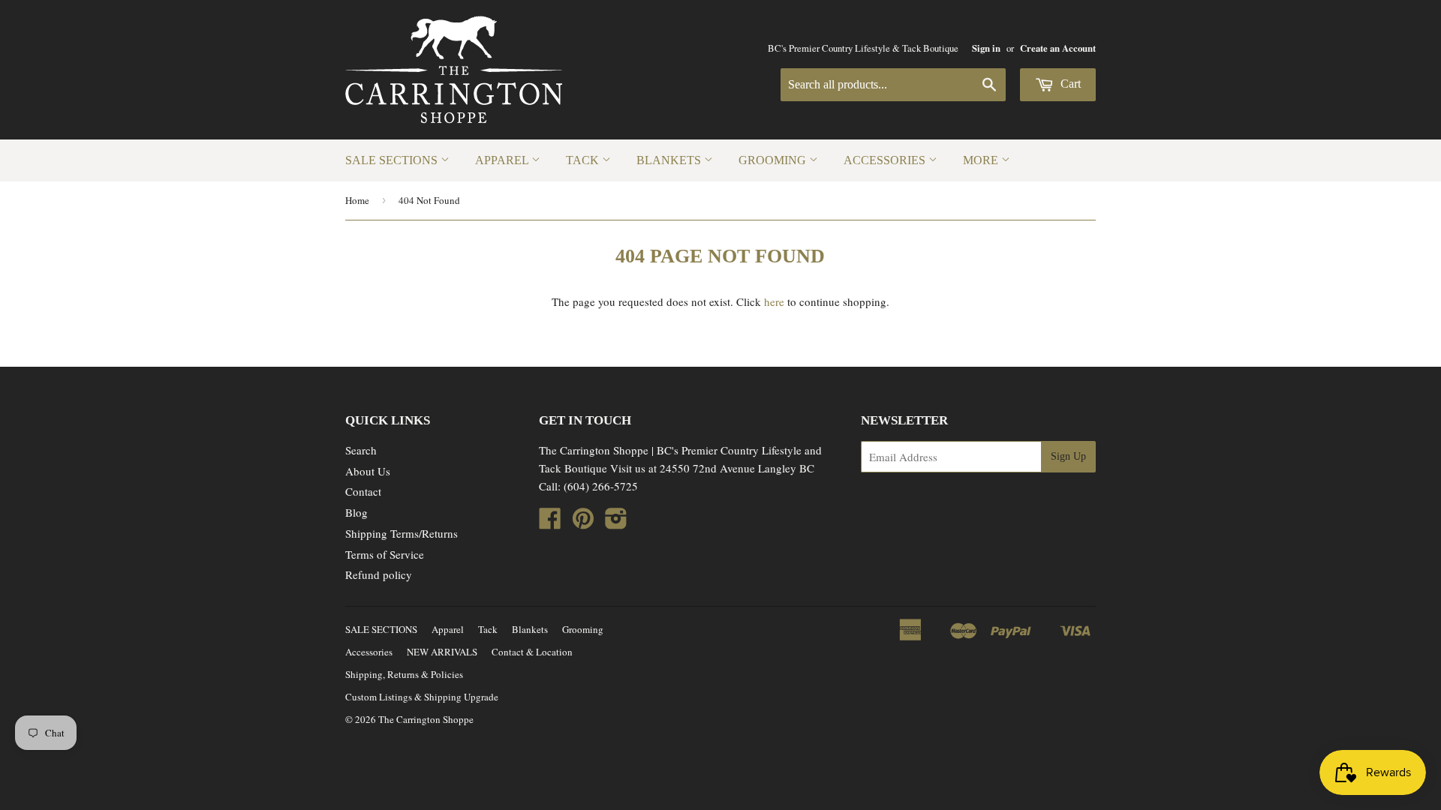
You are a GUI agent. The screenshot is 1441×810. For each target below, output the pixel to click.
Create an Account (1058, 48)
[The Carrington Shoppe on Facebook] (550, 522)
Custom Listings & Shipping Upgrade (421, 697)
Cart (1069, 83)
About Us (367, 471)
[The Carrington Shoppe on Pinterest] (583, 522)
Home (357, 200)
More (982, 160)
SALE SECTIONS (393, 160)
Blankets (670, 160)
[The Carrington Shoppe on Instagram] (616, 522)
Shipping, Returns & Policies (404, 674)
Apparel (503, 160)
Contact (363, 491)
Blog (356, 512)
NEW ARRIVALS (442, 651)
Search (361, 450)
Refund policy (378, 574)
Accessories (886, 160)
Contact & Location (532, 651)
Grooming (774, 160)
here (774, 301)
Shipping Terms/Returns (401, 533)
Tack (584, 160)
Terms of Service (384, 554)
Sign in (986, 48)
